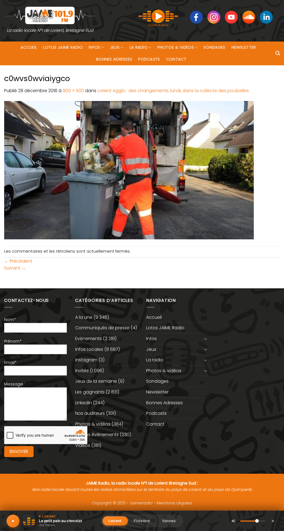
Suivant (15, 268)
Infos (94, 47)
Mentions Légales (174, 503)
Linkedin (83, 403)
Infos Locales (89, 349)
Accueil (29, 47)
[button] (277, 53)
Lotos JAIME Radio (63, 47)
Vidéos (82, 445)
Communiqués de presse (102, 328)
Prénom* (13, 341)
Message (13, 384)
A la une (83, 317)
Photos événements (97, 434)
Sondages (214, 47)
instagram (86, 360)
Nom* (10, 319)
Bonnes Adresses (114, 59)
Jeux (115, 47)
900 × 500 (73, 90)
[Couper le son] (233, 521)
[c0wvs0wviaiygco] (129, 170)
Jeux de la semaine (96, 381)
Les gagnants (90, 392)
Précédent (18, 261)
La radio (139, 47)
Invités (82, 370)
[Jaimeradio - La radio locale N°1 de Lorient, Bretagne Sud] (50, 15)
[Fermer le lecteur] (272, 520)
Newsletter (244, 47)
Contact (176, 59)
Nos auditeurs (90, 413)
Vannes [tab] (169, 521)
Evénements (88, 338)
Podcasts (149, 59)
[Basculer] (205, 338)
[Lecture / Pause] (13, 521)
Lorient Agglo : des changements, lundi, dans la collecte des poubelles (173, 90)
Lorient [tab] (114, 521)
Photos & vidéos (176, 47)
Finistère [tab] (142, 521)
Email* (10, 362)
